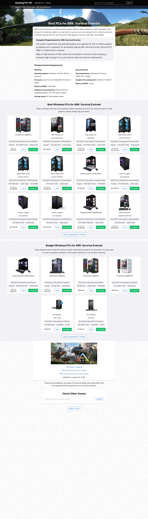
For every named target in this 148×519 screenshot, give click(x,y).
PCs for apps (31, 7)
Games (48, 3)
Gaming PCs (39, 3)
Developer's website (74, 367)
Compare (33, 150)
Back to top (74, 408)
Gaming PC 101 (20, 7)
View (23, 150)
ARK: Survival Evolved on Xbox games (74, 374)
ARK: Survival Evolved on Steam (74, 370)
